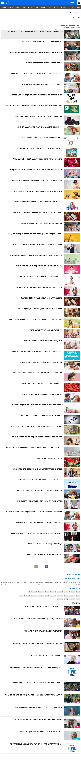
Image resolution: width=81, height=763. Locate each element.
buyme (32, 582)
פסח (36, 582)
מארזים (8, 582)
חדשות (71, 7)
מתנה (72, 12)
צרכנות (74, 582)
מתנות (78, 582)
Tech (4, 7)
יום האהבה (62, 582)
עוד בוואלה (76, 603)
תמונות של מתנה (73, 575)
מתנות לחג (54, 582)
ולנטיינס (3, 582)
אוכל (23, 7)
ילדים (39, 584)
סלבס (17, 7)
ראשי (78, 7)
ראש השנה (16, 582)
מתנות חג (45, 582)
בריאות (30, 7)
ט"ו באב (39, 582)
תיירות (10, 7)
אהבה (49, 582)
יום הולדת (77, 584)
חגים (11, 582)
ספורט (56, 7)
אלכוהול (3, 584)
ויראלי (49, 7)
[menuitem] (71, 7)
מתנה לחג (69, 582)
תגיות (72, 3)
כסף (36, 7)
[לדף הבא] (36, 566)
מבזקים (63, 7)
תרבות (43, 7)
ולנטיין (28, 582)
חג (58, 582)
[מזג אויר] (8, 2)
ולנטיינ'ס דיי (22, 582)
